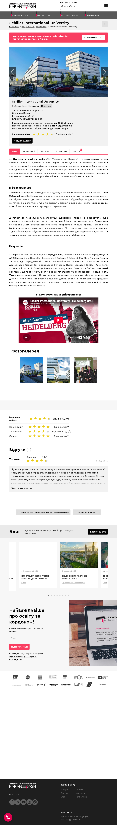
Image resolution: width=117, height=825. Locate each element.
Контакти (80, 793)
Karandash (14, 26)
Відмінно (63, 134)
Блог (63, 796)
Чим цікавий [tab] (29, 151)
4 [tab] (57, 595)
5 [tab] (59, 595)
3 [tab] (54, 595)
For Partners (81, 796)
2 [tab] (51, 595)
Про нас (64, 793)
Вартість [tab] (77, 151)
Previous (12, 72)
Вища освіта (28, 26)
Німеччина (41, 26)
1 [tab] (48, 595)
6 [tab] (62, 595)
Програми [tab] (45, 151)
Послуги (64, 789)
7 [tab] (65, 595)
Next (104, 72)
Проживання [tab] (61, 151)
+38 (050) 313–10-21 (69, 2)
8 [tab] (68, 595)
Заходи (79, 789)
